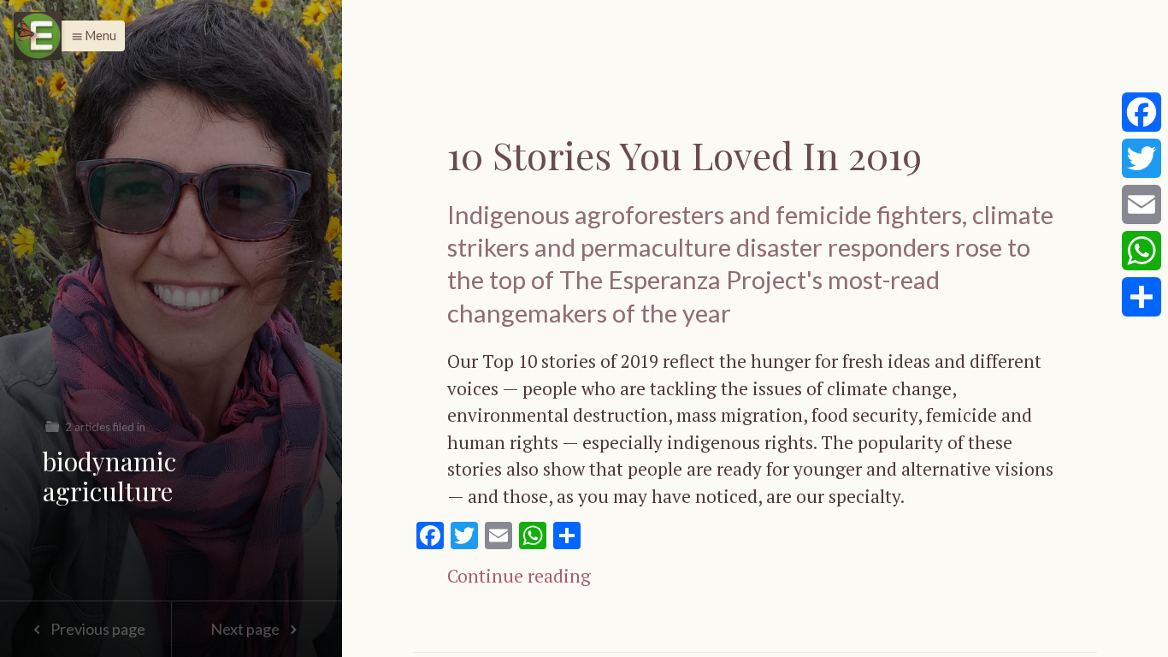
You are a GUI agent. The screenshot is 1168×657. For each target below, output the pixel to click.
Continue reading (519, 576)
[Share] (1141, 297)
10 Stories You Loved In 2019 (684, 154)
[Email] (1141, 204)
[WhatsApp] (1141, 251)
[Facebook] (1141, 112)
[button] (89, 36)
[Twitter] (1141, 158)
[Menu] (38, 36)
